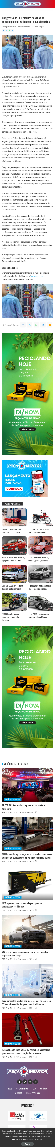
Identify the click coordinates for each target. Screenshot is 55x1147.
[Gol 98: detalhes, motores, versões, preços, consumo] (40, 545)
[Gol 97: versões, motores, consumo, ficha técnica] (14, 517)
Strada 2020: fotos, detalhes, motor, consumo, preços (39, 587)
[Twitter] (6, 30)
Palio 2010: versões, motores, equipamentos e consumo (13, 559)
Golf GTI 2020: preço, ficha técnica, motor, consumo (12, 587)
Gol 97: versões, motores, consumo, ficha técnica (11, 531)
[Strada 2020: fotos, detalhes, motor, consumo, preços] (40, 574)
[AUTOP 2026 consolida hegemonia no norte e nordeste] (27, 785)
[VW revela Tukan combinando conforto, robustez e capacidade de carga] (27, 932)
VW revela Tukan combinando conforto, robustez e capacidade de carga (26, 953)
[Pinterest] (24, 1081)
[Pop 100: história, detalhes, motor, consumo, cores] (40, 517)
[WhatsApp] (9, 30)
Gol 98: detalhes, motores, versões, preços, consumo (38, 559)
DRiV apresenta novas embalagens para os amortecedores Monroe (22, 904)
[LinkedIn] (12, 30)
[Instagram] (30, 1081)
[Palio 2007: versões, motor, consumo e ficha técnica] (40, 602)
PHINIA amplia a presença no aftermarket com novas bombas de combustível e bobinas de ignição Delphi (27, 855)
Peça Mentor (10, 812)
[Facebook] (3, 30)
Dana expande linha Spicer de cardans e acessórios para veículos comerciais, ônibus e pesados (26, 1051)
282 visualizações (38, 26)
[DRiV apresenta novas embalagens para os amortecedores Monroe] (27, 883)
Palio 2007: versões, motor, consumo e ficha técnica (38, 615)
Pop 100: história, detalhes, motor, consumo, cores (39, 531)
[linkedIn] (43, 325)
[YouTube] (35, 1081)
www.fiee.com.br (38, 276)
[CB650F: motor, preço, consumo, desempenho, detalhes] (14, 602)
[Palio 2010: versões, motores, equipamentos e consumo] (14, 545)
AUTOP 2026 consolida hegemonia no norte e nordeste (23, 807)
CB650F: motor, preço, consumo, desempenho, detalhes (11, 616)
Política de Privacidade (34, 1139)
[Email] (49, 325)
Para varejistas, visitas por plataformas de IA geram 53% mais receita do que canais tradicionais (26, 1002)
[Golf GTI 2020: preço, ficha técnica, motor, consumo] (14, 574)
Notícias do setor (24, 26)
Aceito (27, 1143)
